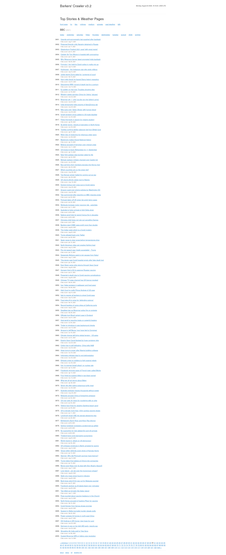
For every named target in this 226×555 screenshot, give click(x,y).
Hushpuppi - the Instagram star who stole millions (79, 69)
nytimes (83, 24)
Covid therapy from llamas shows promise (76, 506)
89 (162, 545)
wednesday (105, 34)
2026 (130, 34)
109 (112, 547)
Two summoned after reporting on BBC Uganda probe (81, 195)
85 (153, 545)
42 (157, 543)
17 (98, 543)
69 (115, 545)
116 (135, 547)
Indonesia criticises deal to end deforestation (77, 355)
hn (71, 24)
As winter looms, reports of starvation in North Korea (80, 124)
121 (151, 547)
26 (120, 543)
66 (108, 545)
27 (122, 543)
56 (84, 545)
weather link (78, 552)
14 (91, 543)
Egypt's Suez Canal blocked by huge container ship (80, 340)
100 (82, 547)
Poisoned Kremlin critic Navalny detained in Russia (79, 44)
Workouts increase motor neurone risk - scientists (79, 205)
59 (92, 545)
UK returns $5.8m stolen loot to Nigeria (75, 180)
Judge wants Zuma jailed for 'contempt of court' (78, 74)
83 (148, 545)
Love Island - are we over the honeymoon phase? (79, 471)
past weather (110, 24)
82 (146, 545)
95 (70, 547)
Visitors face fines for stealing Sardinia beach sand (79, 405)
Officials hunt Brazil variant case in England (77, 315)
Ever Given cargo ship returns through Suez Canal (79, 265)
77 (134, 545)
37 (145, 543)
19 (103, 543)
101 (86, 547)
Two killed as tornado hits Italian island (75, 491)
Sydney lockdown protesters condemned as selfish (79, 425)
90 (164, 545)
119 (145, 547)
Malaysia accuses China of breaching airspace (78, 395)
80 (141, 545)
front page (64, 24)
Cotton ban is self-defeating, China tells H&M (77, 345)
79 (139, 545)
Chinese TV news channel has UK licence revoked (79, 280)
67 (110, 545)
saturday (80, 34)
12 (87, 543)
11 (84, 543)
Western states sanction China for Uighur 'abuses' (79, 94)
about (62, 552)
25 (117, 543)
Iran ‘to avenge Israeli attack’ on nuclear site (77, 365)
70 (117, 545)
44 (162, 543)
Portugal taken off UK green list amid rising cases (79, 200)
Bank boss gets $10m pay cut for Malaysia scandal (79, 481)
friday (88, 34)
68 (113, 545)
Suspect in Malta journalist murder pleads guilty (78, 511)
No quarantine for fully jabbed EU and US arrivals (79, 431)
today (62, 34)
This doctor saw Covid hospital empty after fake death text (82, 260)
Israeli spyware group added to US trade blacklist (79, 114)
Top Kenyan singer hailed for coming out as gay (78, 175)
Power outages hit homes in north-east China (77, 516)
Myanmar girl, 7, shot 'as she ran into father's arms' (80, 99)
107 (105, 547)
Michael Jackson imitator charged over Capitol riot (79, 160)
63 (101, 545)
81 (143, 545)
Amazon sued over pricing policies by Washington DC (80, 190)
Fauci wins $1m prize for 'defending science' (77, 300)
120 (148, 547)
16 (96, 543)
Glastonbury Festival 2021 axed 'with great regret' (79, 49)
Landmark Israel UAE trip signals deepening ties (78, 415)
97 (75, 547)
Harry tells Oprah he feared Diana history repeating (80, 79)
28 (124, 543)
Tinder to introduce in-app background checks (78, 325)
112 (122, 547)
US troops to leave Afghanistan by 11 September (79, 150)
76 (132, 545)
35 (141, 543)
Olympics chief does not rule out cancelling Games (79, 220)
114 (128, 547)
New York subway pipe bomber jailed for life (77, 155)
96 (73, 547)
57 (87, 545)
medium (91, 24)
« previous (64, 543)
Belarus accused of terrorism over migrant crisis (78, 144)
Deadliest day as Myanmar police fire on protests (79, 310)
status (67, 552)
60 (94, 545)
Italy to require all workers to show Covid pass (78, 295)
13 (89, 543)
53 (77, 545)
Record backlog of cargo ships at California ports (79, 305)
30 (129, 543)
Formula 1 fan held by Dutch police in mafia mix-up (80, 64)
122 (155, 547)
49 (68, 545)
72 (122, 545)
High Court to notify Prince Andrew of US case (78, 290)
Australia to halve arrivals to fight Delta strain (77, 210)
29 (127, 543)
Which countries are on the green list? (75, 170)
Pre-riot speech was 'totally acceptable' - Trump (78, 250)
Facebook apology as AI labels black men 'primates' (80, 486)
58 (89, 545)
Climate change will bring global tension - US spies (79, 335)
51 (73, 545)
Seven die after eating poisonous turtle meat (77, 385)
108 (109, 547)
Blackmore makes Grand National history (76, 140)
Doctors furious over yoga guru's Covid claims (78, 185)
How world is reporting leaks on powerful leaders (79, 320)
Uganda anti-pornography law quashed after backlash (81, 39)
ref (71, 552)
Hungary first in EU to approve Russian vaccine (78, 270)
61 (96, 545)
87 (157, 545)
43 (160, 543)
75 (129, 545)
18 (101, 543)
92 (63, 547)
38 (148, 543)
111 (118, 547)
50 (70, 545)
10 (82, 543)
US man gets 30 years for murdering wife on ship (79, 400)
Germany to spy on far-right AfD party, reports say (79, 526)
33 (136, 543)
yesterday (70, 34)
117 (138, 547)
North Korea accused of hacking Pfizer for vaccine (79, 501)
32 (134, 543)
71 (120, 545)
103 (92, 547)
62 (99, 545)
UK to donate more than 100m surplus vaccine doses (80, 410)
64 (103, 545)
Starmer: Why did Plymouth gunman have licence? (79, 456)
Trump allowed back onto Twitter (73, 235)
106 (102, 547)
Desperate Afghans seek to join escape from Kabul (79, 255)
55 (82, 545)
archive (137, 34)
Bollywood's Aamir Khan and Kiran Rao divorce (78, 420)
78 (136, 545)
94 (68, 547)
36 (143, 543)
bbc (76, 24)
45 (164, 543)
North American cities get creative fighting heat (78, 245)
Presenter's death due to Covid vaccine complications (80, 275)
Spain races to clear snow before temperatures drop (80, 240)
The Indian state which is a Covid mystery (76, 230)
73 (124, 545)
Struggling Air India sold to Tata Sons (74, 531)
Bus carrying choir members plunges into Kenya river (80, 165)
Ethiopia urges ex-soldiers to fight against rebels (78, 360)
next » (159, 547)
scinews (100, 24)
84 (150, 545)
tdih (119, 24)
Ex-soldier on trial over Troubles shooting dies (78, 89)
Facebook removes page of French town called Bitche (81, 370)
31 (131, 543)
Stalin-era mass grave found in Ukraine (75, 476)
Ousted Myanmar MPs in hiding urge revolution (78, 536)
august (123, 34)
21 (108, 543)
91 (61, 547)
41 (155, 543)
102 (89, 547)
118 (142, 547)
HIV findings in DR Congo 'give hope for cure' (77, 521)
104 (95, 547)
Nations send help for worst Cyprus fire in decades (79, 215)
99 (80, 547)
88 (160, 545)
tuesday (115, 34)
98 (77, 547)
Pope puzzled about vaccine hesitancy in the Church (80, 496)
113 (125, 547)
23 (112, 543)
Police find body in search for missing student (77, 119)
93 (66, 547)
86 (155, 545)
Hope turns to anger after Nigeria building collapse (79, 350)
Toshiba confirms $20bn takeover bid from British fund (81, 129)
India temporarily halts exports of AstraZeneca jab (79, 104)
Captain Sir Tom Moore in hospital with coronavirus (80, 54)
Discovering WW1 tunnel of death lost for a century (79, 84)
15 (94, 543)
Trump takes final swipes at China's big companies (79, 461)
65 (106, 545)
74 (127, 545)
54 (80, 545)
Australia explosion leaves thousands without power (80, 390)
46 (61, 545)
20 (105, 543)
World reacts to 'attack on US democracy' (76, 441)
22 (110, 543)
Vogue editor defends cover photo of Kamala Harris (80, 450)
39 (150, 543)
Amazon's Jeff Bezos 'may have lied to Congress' (79, 330)
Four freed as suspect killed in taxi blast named (78, 375)
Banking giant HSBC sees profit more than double (79, 225)
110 (115, 547)
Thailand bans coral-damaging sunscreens (76, 435)
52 (75, 545)
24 (115, 543)
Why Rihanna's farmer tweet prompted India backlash (81, 59)
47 (63, 545)
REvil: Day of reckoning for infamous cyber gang (79, 134)
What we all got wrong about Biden (74, 380)
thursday (95, 34)
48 (66, 545)
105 (99, 547)
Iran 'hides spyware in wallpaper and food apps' (78, 285)
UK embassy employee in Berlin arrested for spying (80, 446)
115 (132, 547)
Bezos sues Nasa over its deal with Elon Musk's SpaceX (81, 466)
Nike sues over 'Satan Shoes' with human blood (78, 109)
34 (138, 543)
